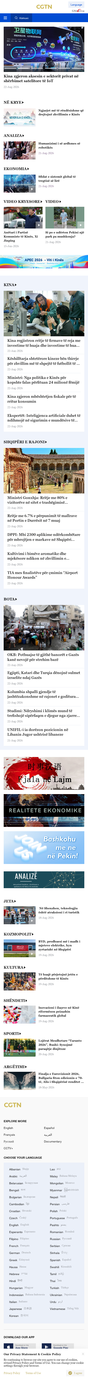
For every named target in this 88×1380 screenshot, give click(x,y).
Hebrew (18, 1273)
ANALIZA (13, 135)
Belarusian (23, 1183)
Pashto (58, 1224)
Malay (63, 1176)
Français (9, 1134)
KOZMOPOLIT (17, 934)
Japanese (20, 1308)
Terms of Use (33, 1373)
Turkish (59, 1287)
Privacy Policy (12, 1373)
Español (49, 1128)
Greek (19, 1259)
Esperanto (22, 1231)
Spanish (60, 1259)
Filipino (19, 1238)
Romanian (62, 1231)
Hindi (15, 1280)
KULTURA (13, 967)
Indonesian (27, 1294)
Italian (18, 1301)
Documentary (53, 1141)
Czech (17, 1217)
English (8, 1128)
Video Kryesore (22, 202)
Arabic (18, 1176)
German (20, 1252)
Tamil (57, 1273)
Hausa (17, 1266)
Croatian (20, 1210)
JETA (9, 901)
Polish (58, 1210)
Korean (18, 1315)
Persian (59, 1204)
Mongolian (62, 1183)
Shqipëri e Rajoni (24, 442)
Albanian (19, 1169)
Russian (61, 1238)
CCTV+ (8, 1148)
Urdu (56, 1301)
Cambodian (19, 1204)
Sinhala (59, 1252)
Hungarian (21, 1287)
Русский (9, 1141)
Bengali (17, 1190)
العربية (48, 1134)
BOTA (9, 599)
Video (52, 202)
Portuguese (64, 1217)
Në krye (12, 102)
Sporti (11, 1033)
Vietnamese (64, 1308)
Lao (55, 1169)
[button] (10, 68)
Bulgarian (22, 1197)
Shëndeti (14, 1000)
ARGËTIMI (14, 1067)
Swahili (61, 1266)
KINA (9, 285)
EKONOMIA (15, 169)
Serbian (60, 1245)
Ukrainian (63, 1294)
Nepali (58, 1197)
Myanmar (64, 1190)
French (19, 1245)
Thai (56, 1280)
